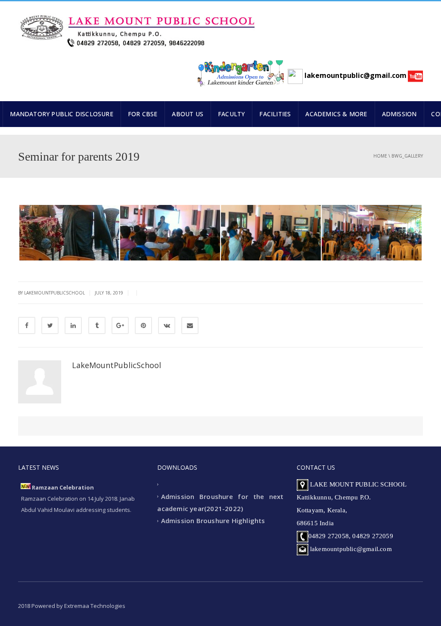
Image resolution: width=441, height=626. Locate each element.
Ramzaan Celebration (63, 487)
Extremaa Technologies (94, 606)
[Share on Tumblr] (97, 325)
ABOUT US (187, 114)
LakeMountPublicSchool (116, 365)
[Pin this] (143, 325)
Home (380, 156)
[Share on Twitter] (50, 325)
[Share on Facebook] (26, 325)
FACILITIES (275, 114)
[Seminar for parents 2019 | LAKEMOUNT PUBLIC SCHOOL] (136, 27)
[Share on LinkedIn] (73, 325)
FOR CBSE (143, 114)
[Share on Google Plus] (120, 325)
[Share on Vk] (166, 325)
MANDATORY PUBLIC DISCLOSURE (61, 114)
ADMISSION (399, 114)
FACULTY (231, 114)
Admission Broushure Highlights (213, 521)
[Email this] (190, 325)
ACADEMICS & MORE (336, 114)
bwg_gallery (407, 156)
